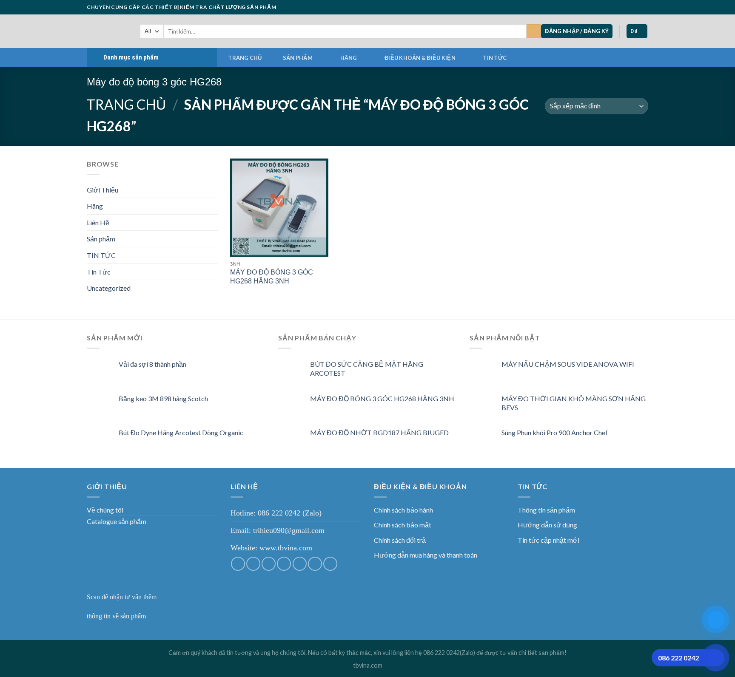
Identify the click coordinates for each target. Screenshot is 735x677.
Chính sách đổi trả (400, 540)
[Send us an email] (619, 7)
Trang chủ (245, 57)
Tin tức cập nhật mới (548, 540)
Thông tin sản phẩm (546, 510)
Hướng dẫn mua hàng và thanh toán (425, 555)
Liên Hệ (98, 222)
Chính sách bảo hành (403, 510)
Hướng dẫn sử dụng (547, 525)
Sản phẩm (298, 57)
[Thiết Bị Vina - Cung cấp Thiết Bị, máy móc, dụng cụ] (107, 31)
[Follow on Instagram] (603, 7)
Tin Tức (99, 272)
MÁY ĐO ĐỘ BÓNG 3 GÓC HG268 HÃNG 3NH (271, 277)
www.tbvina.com (285, 548)
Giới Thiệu (102, 190)
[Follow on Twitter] (611, 7)
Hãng (348, 57)
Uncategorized (109, 288)
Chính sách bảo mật (402, 525)
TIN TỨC (495, 57)
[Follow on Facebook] (595, 7)
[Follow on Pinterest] (635, 7)
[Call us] (627, 7)
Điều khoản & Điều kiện (420, 57)
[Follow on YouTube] (644, 7)
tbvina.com (367, 665)
